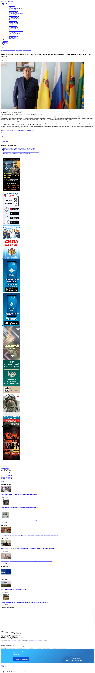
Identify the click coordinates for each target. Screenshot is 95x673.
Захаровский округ (13, 11)
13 (6, 475)
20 (6, 477)
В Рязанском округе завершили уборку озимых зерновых (16, 153)
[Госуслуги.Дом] (11, 224)
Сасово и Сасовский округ (15, 29)
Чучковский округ (13, 36)
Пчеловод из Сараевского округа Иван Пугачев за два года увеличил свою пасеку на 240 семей (24, 602)
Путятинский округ (13, 22)
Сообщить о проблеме (21, 659)
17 (1, 477)
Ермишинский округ (14, 9)
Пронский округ (13, 21)
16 (11, 475)
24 (1, 478)
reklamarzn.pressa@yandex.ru (35, 640)
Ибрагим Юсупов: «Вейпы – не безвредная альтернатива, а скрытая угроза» (20, 520)
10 (1, 475)
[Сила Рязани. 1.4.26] (11, 258)
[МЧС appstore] (11, 325)
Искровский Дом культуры (7, 130)
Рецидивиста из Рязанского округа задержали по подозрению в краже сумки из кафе (23, 150)
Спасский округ (13, 32)
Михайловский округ (14, 18)
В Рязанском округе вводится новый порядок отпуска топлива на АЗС (20, 149)
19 (4, 477)
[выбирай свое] (11, 359)
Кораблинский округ (14, 16)
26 (4, 478)
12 (4, 475)
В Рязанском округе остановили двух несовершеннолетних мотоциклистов (21, 152)
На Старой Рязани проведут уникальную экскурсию (14, 589)
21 (8, 477)
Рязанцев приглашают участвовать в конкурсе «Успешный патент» (18, 576)
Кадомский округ (13, 12)
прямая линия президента (20, 130)
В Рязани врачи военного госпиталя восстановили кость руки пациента (19, 494)
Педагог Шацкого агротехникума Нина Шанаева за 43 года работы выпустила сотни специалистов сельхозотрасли (29, 535)
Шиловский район (13, 38)
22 (9, 477)
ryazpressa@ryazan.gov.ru (17, 640)
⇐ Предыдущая (4, 141)
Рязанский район (30, 130)
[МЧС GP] (11, 291)
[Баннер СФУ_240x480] (11, 392)
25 (3, 478)
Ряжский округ (12, 24)
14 (8, 475)
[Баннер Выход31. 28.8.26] (11, 460)
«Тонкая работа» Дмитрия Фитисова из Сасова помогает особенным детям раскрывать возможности (26, 561)
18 (3, 477)
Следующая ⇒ (4, 142)
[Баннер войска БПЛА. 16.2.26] (11, 191)
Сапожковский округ (14, 27)
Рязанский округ (13, 26)
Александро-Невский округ (15, 8)
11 (3, 475)
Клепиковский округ (14, 14)
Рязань (10, 7)
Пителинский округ (13, 19)
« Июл (2, 481)
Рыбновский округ (13, 23)
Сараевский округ (13, 28)
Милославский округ (14, 17)
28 (8, 478)
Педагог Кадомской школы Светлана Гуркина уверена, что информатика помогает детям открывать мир (27, 548)
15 (9, 475)
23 (11, 477)
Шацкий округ (12, 37)
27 (6, 478)
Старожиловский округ (14, 33)
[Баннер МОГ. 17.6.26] (11, 426)
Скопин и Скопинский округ (16, 31)
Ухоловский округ (13, 34)
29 (9, 478)
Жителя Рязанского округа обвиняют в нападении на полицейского (19, 148)
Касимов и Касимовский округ (16, 13)
